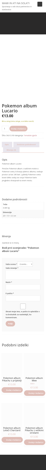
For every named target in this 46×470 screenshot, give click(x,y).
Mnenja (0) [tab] (11, 150)
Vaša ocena (11, 264)
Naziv (9, 282)
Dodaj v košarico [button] (13, 390)
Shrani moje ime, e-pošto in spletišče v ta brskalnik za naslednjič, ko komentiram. (23, 314)
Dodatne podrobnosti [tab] (26, 144)
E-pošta (10, 293)
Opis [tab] (7, 144)
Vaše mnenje (12, 268)
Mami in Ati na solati (16, 3)
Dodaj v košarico (18, 128)
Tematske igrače (30, 135)
